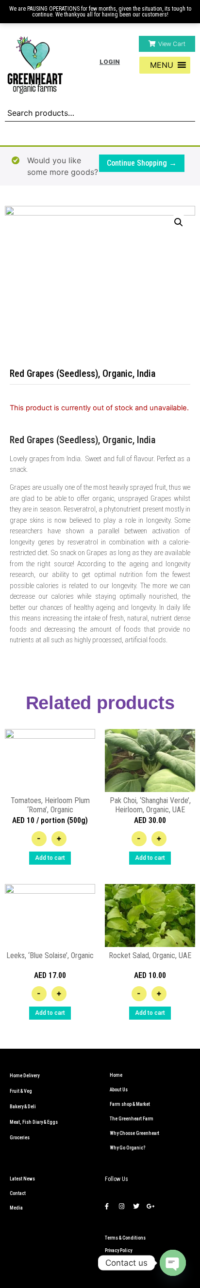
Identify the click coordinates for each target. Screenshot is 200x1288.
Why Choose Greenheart (134, 1133)
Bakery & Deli (23, 1106)
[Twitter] (136, 1206)
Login (110, 61)
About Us (119, 1089)
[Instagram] (121, 1206)
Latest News (22, 1178)
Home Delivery (24, 1075)
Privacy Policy (118, 1250)
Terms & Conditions (125, 1238)
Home (116, 1075)
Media (16, 1207)
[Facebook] (106, 1206)
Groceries (20, 1137)
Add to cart (50, 857)
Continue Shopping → (142, 163)
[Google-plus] (150, 1206)
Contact (18, 1193)
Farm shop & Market (130, 1104)
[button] (167, 44)
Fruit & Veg (21, 1091)
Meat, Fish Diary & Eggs (34, 1122)
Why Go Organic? (127, 1147)
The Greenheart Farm (131, 1118)
